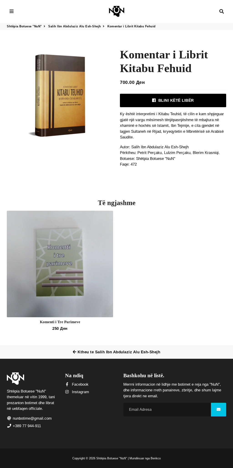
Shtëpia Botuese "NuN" (24, 26)
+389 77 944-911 (26, 426)
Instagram (80, 392)
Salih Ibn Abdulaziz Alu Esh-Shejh (74, 26)
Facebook (80, 384)
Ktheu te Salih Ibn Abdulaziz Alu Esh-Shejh (118, 352)
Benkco (156, 458)
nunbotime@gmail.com (32, 418)
